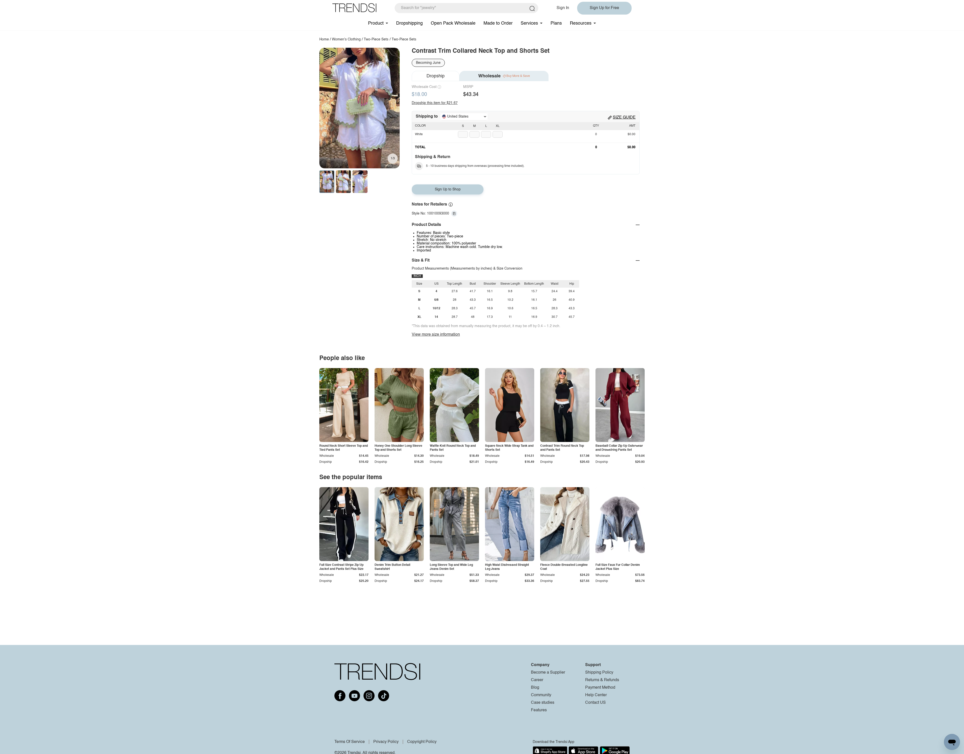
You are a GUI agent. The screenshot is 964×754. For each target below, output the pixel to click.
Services (529, 23)
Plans (556, 23)
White (419, 134)
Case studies (542, 703)
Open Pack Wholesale (453, 23)
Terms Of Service (349, 742)
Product (376, 23)
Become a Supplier (548, 673)
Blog (535, 688)
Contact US (595, 703)
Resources (580, 23)
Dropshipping (409, 23)
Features (539, 710)
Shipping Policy (599, 673)
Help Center (596, 695)
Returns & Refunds (602, 680)
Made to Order (498, 23)
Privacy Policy (386, 742)
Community (541, 695)
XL (498, 126)
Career (537, 680)
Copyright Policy (422, 742)
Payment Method (600, 688)
